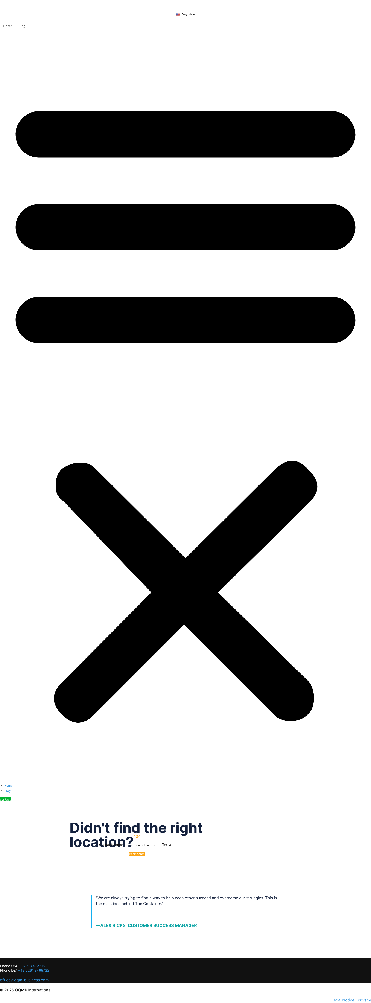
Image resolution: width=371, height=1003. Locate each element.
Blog (7, 791)
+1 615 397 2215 (31, 966)
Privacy (364, 1000)
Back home (137, 854)
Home (8, 785)
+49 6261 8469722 (33, 970)
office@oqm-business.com (24, 980)
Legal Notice (342, 1000)
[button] (185, 14)
